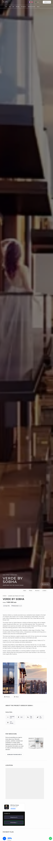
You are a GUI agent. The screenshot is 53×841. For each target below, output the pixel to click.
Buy (6, 6)
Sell (13, 6)
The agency (23, 6)
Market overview (31, 6)
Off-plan (17, 6)
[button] (37, 590)
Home (4, 574)
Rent (10, 6)
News (38, 6)
